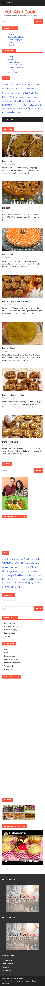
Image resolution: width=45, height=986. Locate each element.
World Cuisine (12, 72)
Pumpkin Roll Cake (10, 441)
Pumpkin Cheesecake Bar (13, 395)
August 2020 (6, 967)
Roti (35, 105)
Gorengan (8, 97)
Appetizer (7, 84)
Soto (22, 108)
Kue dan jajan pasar (14, 64)
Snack (13, 108)
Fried (35, 92)
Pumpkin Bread (8, 161)
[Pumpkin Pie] (22, 239)
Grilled (16, 97)
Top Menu (9, 3)
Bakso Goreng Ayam (14, 40)
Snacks (18, 108)
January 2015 (7, 970)
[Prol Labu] (22, 192)
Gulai (20, 97)
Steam (36, 108)
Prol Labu (6, 208)
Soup (26, 108)
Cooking (10, 59)
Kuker (29, 101)
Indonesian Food (26, 97)
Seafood (9, 108)
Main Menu (10, 120)
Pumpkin (30, 105)
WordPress (19, 981)
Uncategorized (12, 70)
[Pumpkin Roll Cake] (22, 426)
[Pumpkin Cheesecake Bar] (22, 380)
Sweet (9, 112)
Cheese (14, 89)
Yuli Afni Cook (19, 11)
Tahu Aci (10, 45)
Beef (18, 84)
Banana (14, 85)
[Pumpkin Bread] (22, 145)
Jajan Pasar (34, 97)
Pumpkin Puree (8, 348)
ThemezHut (6, 983)
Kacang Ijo (10, 101)
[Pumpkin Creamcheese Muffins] (22, 286)
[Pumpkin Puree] (22, 333)
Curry (20, 93)
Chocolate (29, 88)
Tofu (19, 112)
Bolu (22, 85)
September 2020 (8, 964)
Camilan (6, 88)
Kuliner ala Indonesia (15, 67)
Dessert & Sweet (13, 62)
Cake (38, 84)
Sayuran (4, 108)
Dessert (27, 92)
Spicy (30, 108)
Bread (26, 85)
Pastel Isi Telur (13, 34)
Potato (23, 105)
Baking (10, 57)
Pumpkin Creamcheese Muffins (15, 301)
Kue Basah (20, 101)
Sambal (40, 105)
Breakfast (32, 85)
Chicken (20, 88)
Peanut (17, 105)
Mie (13, 105)
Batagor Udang (13, 42)
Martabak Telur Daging (16, 37)
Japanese (4, 101)
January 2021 (7, 960)
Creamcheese (13, 93)
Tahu (14, 113)
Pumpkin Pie (7, 254)
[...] (28, 173)
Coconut (37, 89)
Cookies (5, 93)
